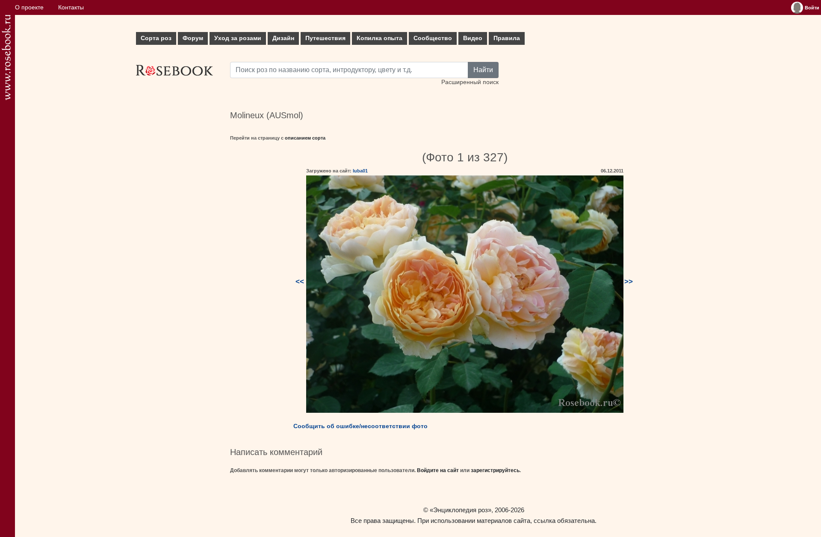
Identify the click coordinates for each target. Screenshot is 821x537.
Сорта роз (156, 38)
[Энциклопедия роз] (6, 57)
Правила (506, 38)
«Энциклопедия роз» (460, 510)
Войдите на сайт (438, 470)
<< (299, 281)
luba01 (360, 170)
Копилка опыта (379, 38)
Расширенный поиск (470, 82)
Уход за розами (237, 38)
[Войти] (797, 8)
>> (628, 281)
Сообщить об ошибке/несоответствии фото (360, 426)
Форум (193, 38)
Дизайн (283, 38)
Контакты (71, 7)
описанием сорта (305, 137)
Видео (472, 38)
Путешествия (325, 38)
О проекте (29, 7)
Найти (483, 69)
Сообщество (432, 38)
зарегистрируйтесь (495, 470)
